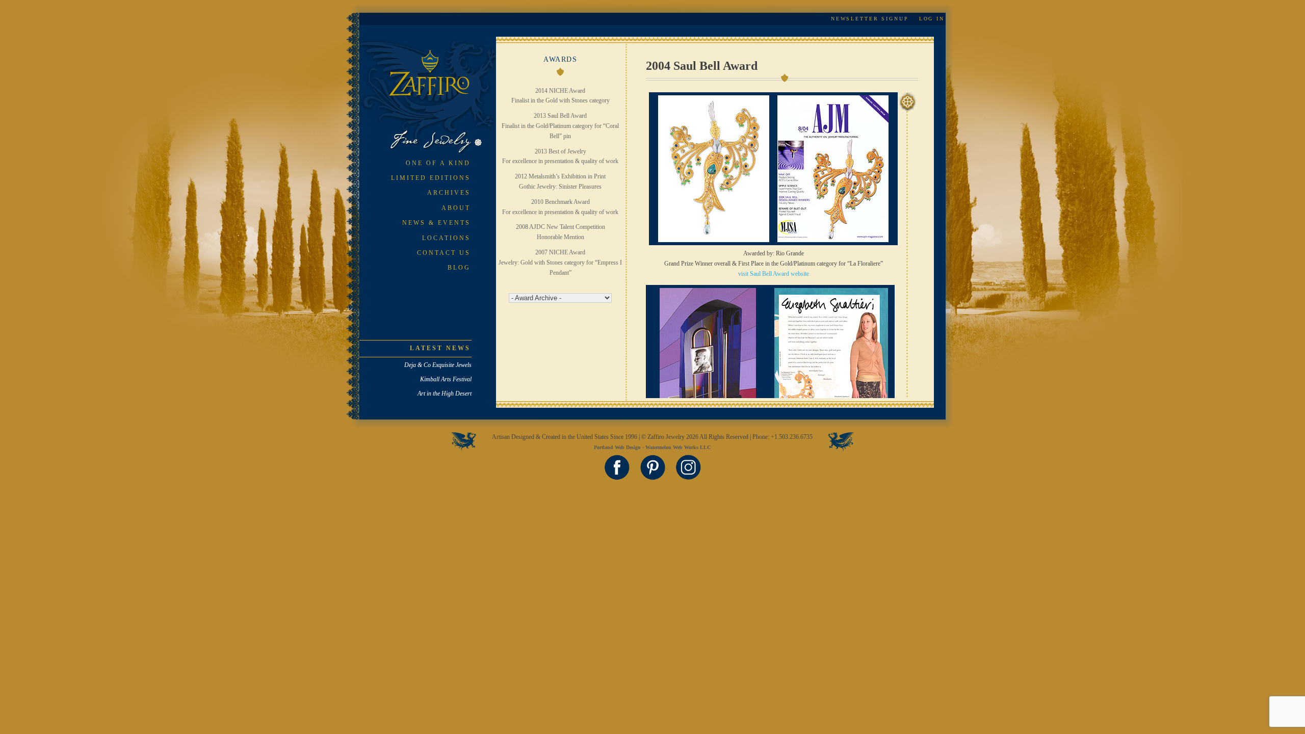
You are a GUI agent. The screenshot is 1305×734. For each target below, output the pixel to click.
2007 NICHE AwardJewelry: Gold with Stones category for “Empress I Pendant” (560, 262)
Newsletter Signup (870, 18)
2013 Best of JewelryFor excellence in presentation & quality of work (560, 156)
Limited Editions (431, 177)
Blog (459, 267)
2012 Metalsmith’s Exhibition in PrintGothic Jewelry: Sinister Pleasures (560, 181)
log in (932, 18)
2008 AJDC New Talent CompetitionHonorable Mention (560, 232)
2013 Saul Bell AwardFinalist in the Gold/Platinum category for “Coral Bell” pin (560, 126)
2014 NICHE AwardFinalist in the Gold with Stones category (560, 95)
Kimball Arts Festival (446, 379)
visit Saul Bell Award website (773, 273)
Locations (446, 238)
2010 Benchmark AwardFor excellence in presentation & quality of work (560, 207)
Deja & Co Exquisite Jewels (438, 365)
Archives (449, 192)
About (456, 208)
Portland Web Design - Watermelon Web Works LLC (652, 447)
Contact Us (444, 252)
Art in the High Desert (444, 393)
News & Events (436, 222)
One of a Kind (438, 163)
